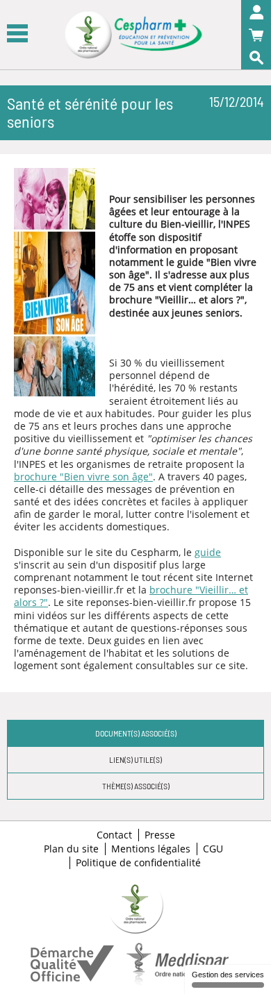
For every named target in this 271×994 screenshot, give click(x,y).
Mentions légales (150, 849)
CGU (213, 849)
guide (208, 552)
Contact (114, 835)
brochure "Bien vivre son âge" (83, 476)
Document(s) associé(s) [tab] (135, 733)
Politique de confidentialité (138, 863)
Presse (160, 835)
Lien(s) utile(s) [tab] (135, 759)
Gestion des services (228, 974)
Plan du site (71, 849)
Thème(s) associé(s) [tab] (136, 786)
